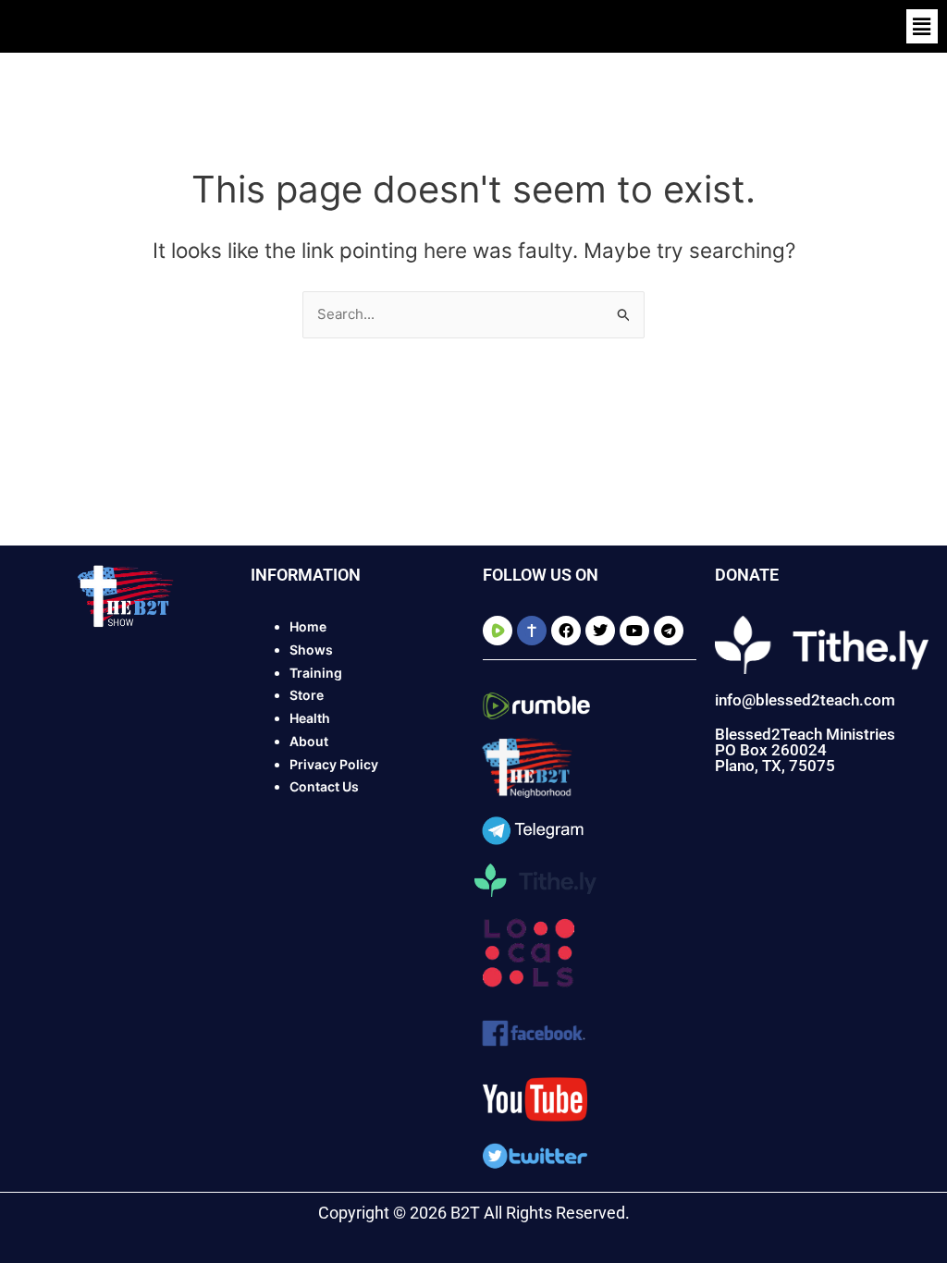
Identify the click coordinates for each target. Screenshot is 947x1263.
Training (315, 673)
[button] (922, 26)
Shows (311, 649)
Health (309, 718)
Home (307, 626)
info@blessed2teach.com (805, 700)
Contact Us (324, 786)
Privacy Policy (333, 764)
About (308, 741)
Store (306, 695)
